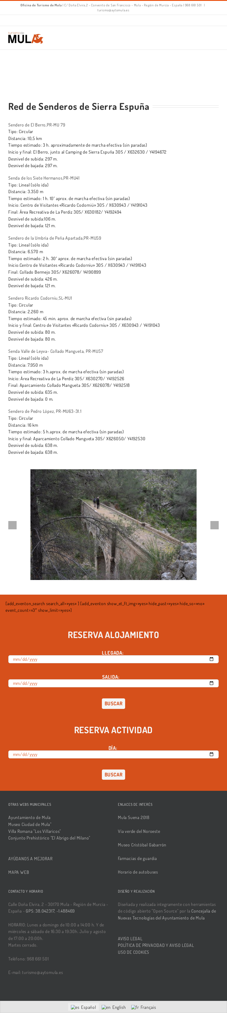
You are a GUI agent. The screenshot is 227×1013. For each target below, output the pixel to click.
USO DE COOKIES (133, 952)
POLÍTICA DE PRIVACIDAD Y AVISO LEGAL (156, 945)
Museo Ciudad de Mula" (29, 824)
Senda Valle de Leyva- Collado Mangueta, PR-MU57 (55, 351)
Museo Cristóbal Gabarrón (142, 845)
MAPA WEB (18, 872)
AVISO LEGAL (130, 938)
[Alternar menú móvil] (216, 34)
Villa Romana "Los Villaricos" (34, 831)
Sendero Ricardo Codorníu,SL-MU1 (40, 298)
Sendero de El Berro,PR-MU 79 (36, 125)
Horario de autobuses (138, 872)
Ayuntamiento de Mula (29, 817)
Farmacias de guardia (137, 858)
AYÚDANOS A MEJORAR (30, 858)
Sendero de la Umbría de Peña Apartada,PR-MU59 (54, 238)
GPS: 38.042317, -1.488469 (50, 911)
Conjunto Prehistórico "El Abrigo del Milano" (49, 838)
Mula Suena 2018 (133, 817)
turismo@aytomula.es (113, 10)
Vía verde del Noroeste (139, 831)
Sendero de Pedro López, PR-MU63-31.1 (45, 411)
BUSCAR (114, 703)
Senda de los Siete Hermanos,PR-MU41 (44, 178)
